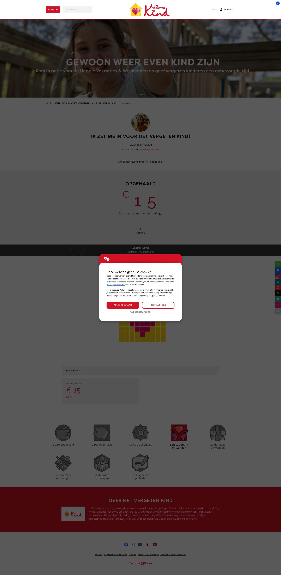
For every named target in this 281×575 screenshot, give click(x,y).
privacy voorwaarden (116, 285)
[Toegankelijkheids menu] (278, 3)
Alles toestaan (123, 305)
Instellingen (158, 305)
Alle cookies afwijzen (140, 312)
